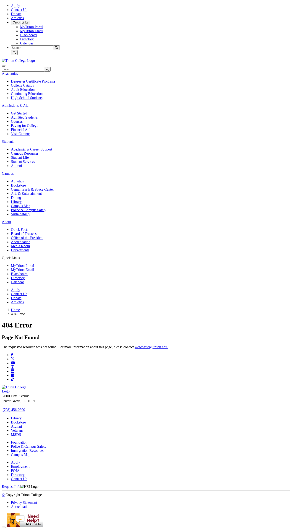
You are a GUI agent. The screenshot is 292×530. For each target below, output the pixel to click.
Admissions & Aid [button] (15, 105)
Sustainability (20, 214)
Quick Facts (19, 229)
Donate (16, 14)
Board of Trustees (23, 234)
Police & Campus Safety (28, 210)
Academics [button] (10, 73)
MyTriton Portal (31, 27)
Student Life (20, 157)
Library (16, 202)
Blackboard (28, 35)
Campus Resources (25, 153)
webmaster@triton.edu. (151, 347)
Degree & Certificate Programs (33, 81)
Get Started (19, 113)
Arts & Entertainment (26, 193)
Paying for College (24, 125)
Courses (17, 121)
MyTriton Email (31, 31)
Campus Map (20, 206)
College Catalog (22, 85)
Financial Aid (20, 130)
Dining (16, 198)
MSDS (16, 434)
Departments (20, 250)
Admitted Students (24, 117)
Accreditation (20, 242)
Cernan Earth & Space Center (32, 189)
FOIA (15, 471)
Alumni (16, 166)
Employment (20, 466)
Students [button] (8, 141)
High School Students (26, 98)
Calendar (26, 43)
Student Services (23, 162)
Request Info (11, 486)
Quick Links (21, 22)
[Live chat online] (24, 526)
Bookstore (18, 185)
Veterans (17, 430)
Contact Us (19, 10)
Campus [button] (8, 173)
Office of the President (27, 238)
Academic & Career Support (31, 149)
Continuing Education (27, 94)
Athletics (17, 18)
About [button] (6, 222)
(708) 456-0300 (14, 410)
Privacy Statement (24, 502)
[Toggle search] (14, 52)
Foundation (19, 442)
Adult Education (23, 89)
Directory (27, 39)
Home (15, 310)
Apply (15, 6)
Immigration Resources (27, 450)
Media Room (20, 246)
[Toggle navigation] (3, 66)
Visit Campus (20, 134)
